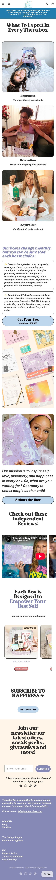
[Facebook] (20, 785)
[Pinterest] (35, 785)
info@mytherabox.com (30, 811)
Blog (4, 824)
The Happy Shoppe (12, 837)
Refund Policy (9, 859)
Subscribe (43, 769)
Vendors (6, 827)
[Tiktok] (30, 785)
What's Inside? (21, 669)
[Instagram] (25, 785)
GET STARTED (28, 709)
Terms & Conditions (12, 856)
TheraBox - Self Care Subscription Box (31, 868)
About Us (7, 821)
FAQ (4, 850)
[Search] (9, 4)
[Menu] (3, 4)
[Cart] (53, 4)
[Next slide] (51, 557)
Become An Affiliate (12, 840)
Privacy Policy (9, 853)
